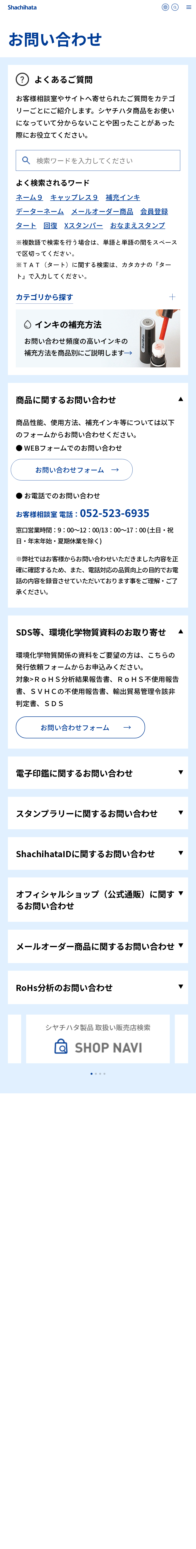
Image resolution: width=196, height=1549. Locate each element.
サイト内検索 (175, 8)
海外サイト (165, 8)
